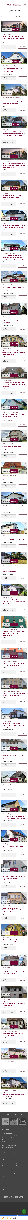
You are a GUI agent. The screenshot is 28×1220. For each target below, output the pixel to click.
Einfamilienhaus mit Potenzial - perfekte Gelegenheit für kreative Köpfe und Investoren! (13, 1003)
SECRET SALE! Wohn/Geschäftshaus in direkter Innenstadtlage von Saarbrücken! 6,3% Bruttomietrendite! (13, 38)
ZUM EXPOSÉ (22, 47)
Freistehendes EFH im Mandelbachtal (13, 787)
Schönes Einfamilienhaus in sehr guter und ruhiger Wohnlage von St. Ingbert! (14, 878)
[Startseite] (14, 4)
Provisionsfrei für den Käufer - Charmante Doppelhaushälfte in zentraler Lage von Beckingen (13, 971)
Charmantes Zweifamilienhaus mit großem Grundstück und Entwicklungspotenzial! (12, 569)
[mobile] (25, 4)
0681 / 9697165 (15, 11)
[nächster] (24, 1121)
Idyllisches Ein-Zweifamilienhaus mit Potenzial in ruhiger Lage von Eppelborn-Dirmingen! (13, 1094)
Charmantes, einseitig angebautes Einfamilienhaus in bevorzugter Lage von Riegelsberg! (13, 725)
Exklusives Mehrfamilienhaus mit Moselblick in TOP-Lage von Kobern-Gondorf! (13, 289)
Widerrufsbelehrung (14, 1211)
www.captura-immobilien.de (10, 1154)
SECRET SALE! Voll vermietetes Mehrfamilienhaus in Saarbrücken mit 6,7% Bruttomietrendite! (13, 165)
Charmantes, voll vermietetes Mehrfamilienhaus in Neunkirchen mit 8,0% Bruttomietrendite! (13, 352)
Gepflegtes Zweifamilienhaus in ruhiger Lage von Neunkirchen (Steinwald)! (13, 757)
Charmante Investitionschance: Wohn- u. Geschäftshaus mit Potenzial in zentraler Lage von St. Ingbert (13, 909)
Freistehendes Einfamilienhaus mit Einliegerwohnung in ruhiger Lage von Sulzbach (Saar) (13, 601)
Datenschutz (14, 1209)
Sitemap (21, 1209)
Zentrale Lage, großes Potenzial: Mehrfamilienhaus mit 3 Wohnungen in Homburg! (13, 320)
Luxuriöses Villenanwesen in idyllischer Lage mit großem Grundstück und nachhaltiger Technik (13, 101)
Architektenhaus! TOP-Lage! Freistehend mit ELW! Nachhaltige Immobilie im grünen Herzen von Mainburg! (13, 133)
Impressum (7, 1209)
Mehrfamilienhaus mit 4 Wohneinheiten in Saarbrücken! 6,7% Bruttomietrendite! (13, 633)
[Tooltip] (26, 1215)
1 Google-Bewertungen (22, 1218)
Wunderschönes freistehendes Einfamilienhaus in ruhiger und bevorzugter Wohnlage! (13, 384)
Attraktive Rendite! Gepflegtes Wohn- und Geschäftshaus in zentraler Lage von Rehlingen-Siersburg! (13, 257)
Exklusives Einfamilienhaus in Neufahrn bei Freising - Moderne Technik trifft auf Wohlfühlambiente (13, 70)
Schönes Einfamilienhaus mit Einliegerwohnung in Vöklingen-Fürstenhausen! (13, 416)
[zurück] (3, 1121)
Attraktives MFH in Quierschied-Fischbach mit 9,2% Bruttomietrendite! (12, 448)
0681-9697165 (24, 1211)
